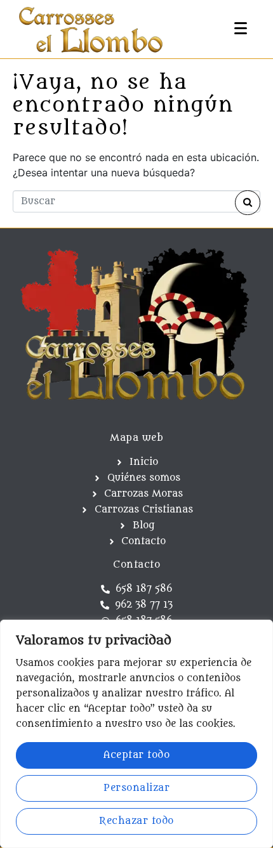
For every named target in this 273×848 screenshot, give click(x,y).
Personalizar (136, 788)
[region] (136, 734)
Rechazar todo (136, 821)
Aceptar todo (136, 755)
